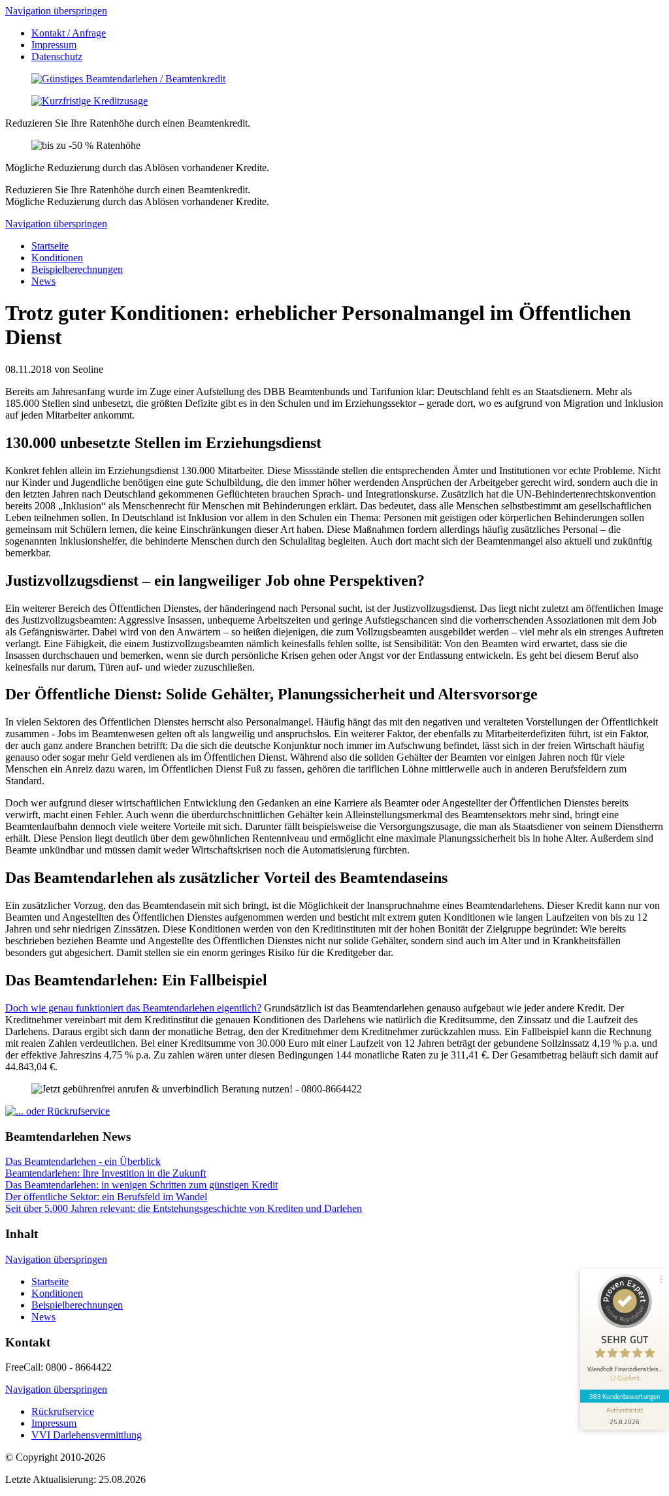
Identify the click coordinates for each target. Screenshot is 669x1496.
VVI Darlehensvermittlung (86, 1434)
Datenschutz (56, 56)
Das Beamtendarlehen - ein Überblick (83, 1161)
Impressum (53, 44)
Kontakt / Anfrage (68, 33)
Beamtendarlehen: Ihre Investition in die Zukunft (105, 1173)
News (43, 281)
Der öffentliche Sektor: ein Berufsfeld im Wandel (106, 1196)
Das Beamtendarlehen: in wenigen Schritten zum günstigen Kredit (141, 1184)
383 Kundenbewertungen (624, 1396)
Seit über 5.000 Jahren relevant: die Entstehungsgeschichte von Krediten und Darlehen (183, 1208)
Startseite (50, 245)
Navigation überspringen (56, 10)
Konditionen (57, 257)
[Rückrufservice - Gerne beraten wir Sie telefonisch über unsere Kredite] (57, 1111)
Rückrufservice (62, 1411)
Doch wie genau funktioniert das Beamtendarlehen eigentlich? (133, 1007)
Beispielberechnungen (77, 269)
